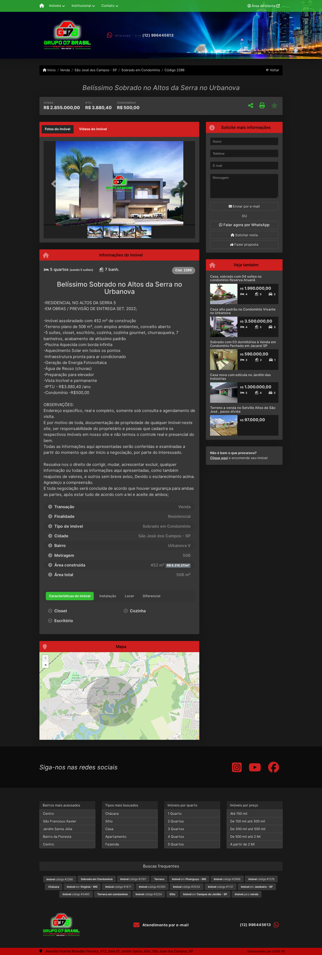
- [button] (45, 665)
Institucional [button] (81, 6)
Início (51, 70)
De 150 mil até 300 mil (247, 821)
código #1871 (118, 886)
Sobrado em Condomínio (140, 70)
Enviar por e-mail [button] (246, 206)
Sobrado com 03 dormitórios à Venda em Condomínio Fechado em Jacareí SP (243, 344)
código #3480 (76, 894)
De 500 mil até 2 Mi (245, 836)
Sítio (109, 821)
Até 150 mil (238, 813)
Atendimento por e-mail (165, 925)
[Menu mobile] (41, 6)
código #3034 (186, 886)
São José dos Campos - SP (95, 70)
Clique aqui (219, 458)
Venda (65, 70)
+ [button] (45, 658)
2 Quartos (176, 821)
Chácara (112, 813)
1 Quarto (175, 813)
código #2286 (59, 879)
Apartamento (115, 836)
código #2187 (133, 879)
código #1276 (261, 879)
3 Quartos (176, 829)
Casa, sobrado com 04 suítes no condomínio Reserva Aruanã (236, 278)
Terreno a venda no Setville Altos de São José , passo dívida (242, 410)
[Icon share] (236, 767)
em (189, 879)
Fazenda (112, 844)
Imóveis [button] (55, 6)
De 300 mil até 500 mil (247, 829)
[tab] (58, 129)
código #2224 (149, 894)
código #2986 (227, 879)
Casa (109, 829)
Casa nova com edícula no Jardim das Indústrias (240, 377)
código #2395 (152, 886)
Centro (48, 813)
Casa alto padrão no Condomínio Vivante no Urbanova (243, 311)
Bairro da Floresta (57, 836)
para (246, 894)
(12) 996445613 (157, 35)
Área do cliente (263, 6)
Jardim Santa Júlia (57, 829)
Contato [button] (107, 6)
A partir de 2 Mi (242, 844)
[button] (55, 183)
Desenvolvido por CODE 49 (266, 951)
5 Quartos (176, 844)
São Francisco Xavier (59, 821)
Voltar (274, 70)
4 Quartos (176, 836)
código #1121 (220, 886)
